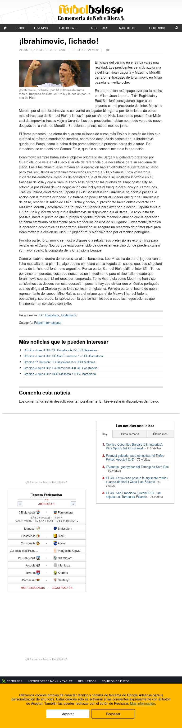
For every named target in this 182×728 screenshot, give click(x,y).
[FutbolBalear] (5, 28)
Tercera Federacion (46, 495)
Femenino (41, 28)
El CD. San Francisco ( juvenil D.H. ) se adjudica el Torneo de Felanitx (133, 494)
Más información (142, 703)
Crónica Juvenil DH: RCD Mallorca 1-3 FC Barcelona (60, 373)
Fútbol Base (68, 28)
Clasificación (62, 588)
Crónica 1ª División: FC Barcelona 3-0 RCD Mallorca (60, 362)
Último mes (160, 434)
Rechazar (113, 713)
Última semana (129, 434)
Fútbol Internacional (47, 322)
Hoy (104, 434)
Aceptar (68, 713)
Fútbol (20, 28)
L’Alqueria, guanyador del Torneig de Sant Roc (137, 466)
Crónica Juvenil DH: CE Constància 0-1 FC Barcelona (60, 350)
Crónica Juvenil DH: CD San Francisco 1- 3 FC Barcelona (63, 356)
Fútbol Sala (98, 28)
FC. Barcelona (49, 315)
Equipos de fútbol (116, 681)
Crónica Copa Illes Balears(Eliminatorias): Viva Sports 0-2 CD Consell (134, 446)
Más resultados (33, 588)
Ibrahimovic (69, 315)
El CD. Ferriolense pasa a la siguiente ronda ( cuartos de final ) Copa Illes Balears (137, 480)
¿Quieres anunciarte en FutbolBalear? (47, 482)
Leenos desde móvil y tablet (50, 681)
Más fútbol (127, 28)
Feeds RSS (15, 681)
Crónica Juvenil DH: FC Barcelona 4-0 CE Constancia (60, 368)
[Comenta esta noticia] (107, 50)
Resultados (156, 28)
